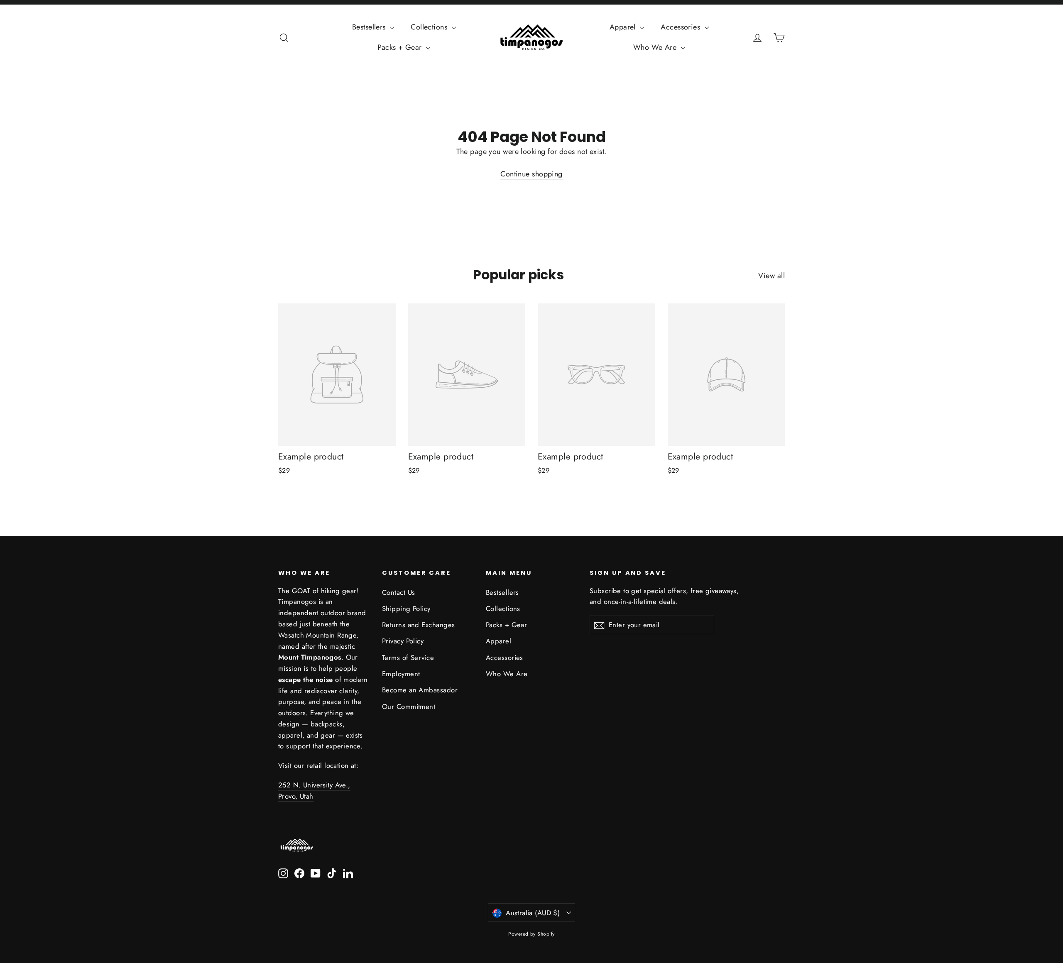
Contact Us (398, 592)
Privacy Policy (403, 641)
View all (771, 275)
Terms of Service (408, 657)
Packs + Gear (400, 47)
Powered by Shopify (531, 934)
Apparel (624, 27)
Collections (430, 27)
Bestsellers (370, 27)
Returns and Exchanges (418, 625)
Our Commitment (408, 706)
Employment (401, 674)
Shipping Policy (406, 608)
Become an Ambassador (420, 690)
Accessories (681, 27)
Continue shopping (531, 174)
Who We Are (656, 47)
